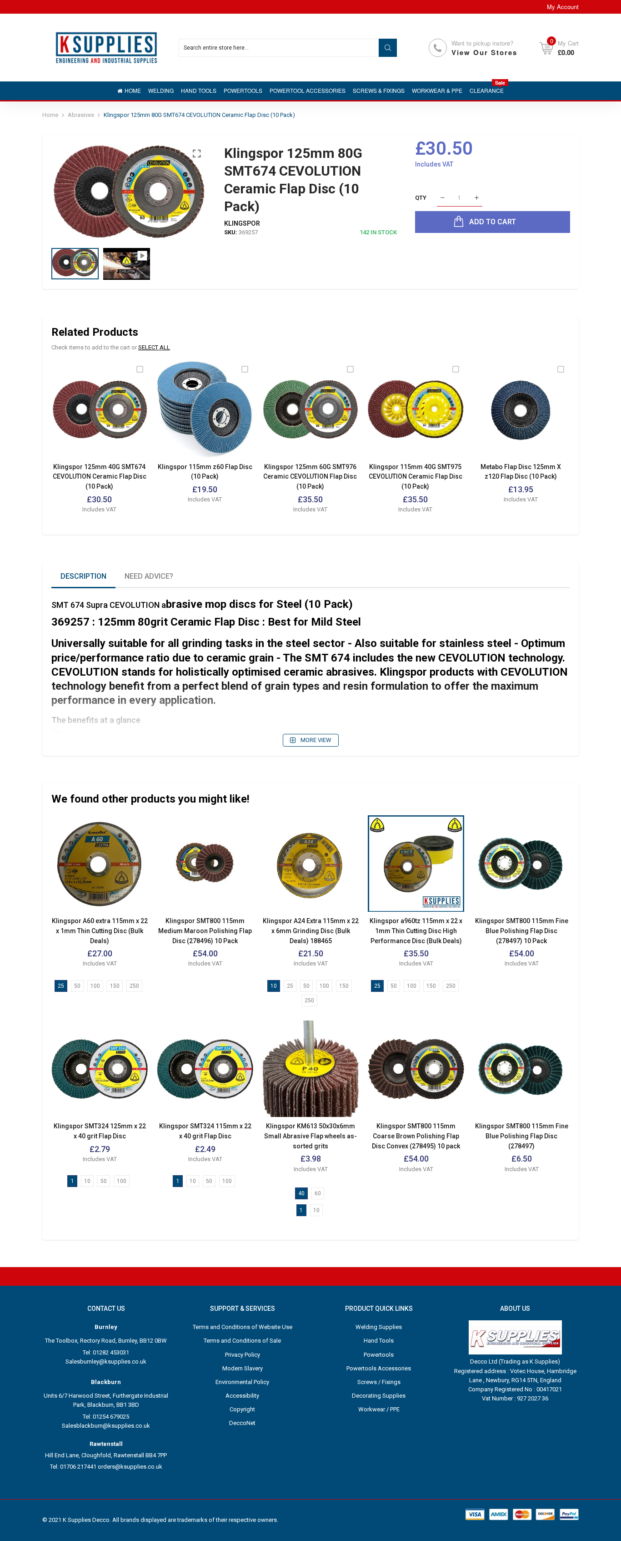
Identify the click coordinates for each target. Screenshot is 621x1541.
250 (134, 986)
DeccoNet (242, 1423)
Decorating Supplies (379, 1395)
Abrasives (81, 114)
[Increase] (476, 198)
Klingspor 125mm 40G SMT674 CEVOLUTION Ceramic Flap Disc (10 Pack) (99, 476)
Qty (420, 197)
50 (77, 986)
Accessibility (242, 1395)
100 (95, 986)
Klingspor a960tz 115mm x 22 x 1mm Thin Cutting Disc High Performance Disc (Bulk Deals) (416, 930)
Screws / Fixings (379, 1382)
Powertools (379, 1354)
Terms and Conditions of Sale (242, 1340)
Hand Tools (379, 1340)
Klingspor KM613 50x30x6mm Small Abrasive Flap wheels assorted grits (310, 1135)
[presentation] (69, 191)
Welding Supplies (379, 1327)
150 (115, 986)
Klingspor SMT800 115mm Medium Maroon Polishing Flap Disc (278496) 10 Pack (205, 930)
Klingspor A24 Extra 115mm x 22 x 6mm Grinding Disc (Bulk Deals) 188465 (311, 930)
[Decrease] (442, 198)
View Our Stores (484, 52)
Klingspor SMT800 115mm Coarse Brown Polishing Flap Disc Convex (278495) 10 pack (416, 1135)
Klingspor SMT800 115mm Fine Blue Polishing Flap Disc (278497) (521, 1135)
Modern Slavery (242, 1368)
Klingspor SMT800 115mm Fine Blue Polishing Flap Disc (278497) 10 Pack (521, 930)
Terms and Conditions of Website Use (242, 1327)
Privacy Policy (242, 1354)
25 (61, 986)
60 (318, 1193)
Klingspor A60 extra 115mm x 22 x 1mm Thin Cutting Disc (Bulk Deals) (100, 930)
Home (50, 114)
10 (273, 986)
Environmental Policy (242, 1382)
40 (301, 1193)
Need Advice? (149, 576)
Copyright (242, 1409)
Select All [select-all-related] (154, 347)
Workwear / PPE (379, 1409)
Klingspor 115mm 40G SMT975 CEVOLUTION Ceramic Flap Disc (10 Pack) (415, 476)
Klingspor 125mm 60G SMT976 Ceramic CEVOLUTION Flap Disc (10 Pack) (310, 476)
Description (83, 576)
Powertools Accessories (378, 1368)
